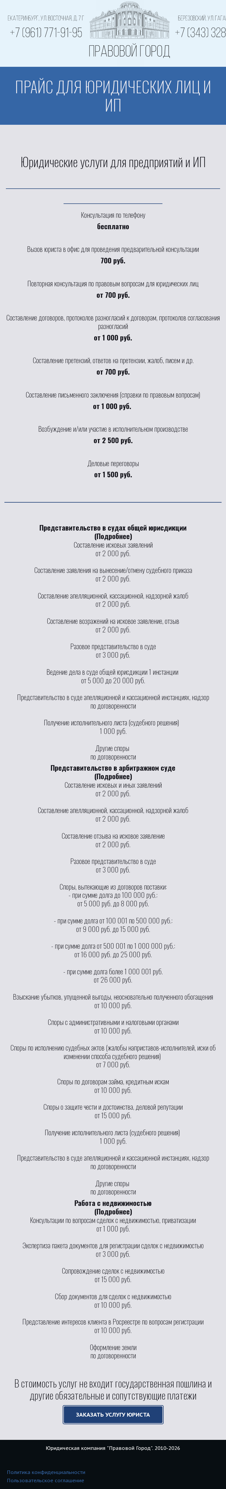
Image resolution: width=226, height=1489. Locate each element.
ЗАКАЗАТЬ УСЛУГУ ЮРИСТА (113, 1414)
